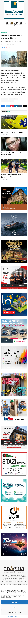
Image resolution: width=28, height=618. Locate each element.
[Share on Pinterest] (7, 48)
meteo (10, 98)
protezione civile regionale (7, 100)
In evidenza (4, 32)
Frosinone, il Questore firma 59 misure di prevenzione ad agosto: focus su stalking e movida (12, 176)
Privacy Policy (16, 616)
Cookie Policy (10, 616)
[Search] (26, 23)
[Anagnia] (14, 23)
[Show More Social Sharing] (9, 48)
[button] (26, 586)
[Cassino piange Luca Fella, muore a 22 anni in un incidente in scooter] (14, 144)
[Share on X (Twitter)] (5, 48)
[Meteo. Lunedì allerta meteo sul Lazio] (14, 59)
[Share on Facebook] (2, 48)
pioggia (15, 98)
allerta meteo (5, 98)
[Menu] (2, 23)
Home (2, 28)
